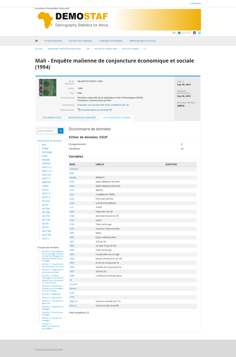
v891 (72, 233)
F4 (145, 48)
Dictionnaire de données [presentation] (117, 117)
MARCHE (46, 182)
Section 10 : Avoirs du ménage (52, 319)
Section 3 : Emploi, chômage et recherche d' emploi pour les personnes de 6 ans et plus (54, 279)
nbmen (73, 288)
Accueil (39, 48)
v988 (72, 275)
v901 (72, 241)
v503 (72, 186)
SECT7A (46, 216)
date (72, 173)
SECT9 (45, 227)
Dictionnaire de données (49, 140)
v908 (72, 267)
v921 (72, 271)
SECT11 (46, 238)
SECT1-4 (46, 197)
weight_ (73, 177)
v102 (72, 220)
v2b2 (72, 198)
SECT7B (46, 219)
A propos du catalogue (80, 40)
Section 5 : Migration (51, 294)
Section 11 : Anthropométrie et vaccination (51, 326)
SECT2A (46, 201)
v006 (72, 215)
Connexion (195, 3)
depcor (73, 305)
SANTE (45, 186)
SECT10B (46, 234)
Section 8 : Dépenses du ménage (53, 307)
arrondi (73, 284)
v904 (72, 250)
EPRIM (45, 148)
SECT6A (46, 208)
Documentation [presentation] (52, 117)
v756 (72, 296)
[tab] (51, 117)
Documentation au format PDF (96, 109)
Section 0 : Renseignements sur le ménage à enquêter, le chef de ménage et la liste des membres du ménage (55, 256)
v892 (72, 237)
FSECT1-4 (46, 171)
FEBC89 (45, 159)
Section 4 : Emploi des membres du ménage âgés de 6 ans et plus (54, 288)
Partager (186, 33)
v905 (72, 254)
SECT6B (46, 212)
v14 (71, 207)
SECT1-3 (46, 193)
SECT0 (45, 189)
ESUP (45, 156)
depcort (74, 301)
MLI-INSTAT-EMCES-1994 (106, 48)
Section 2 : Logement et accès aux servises (53, 271)
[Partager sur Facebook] (194, 33)
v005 (72, 211)
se (71, 279)
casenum (74, 168)
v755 (72, 228)
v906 (72, 258)
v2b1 (72, 194)
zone (72, 292)
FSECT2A (46, 174)
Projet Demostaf (53, 40)
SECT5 (45, 204)
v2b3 (72, 203)
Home (36, 40)
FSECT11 (46, 178)
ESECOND (47, 152)
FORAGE (46, 163)
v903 (72, 245)
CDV (88, 48)
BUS (44, 144)
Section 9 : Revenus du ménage (52, 313)
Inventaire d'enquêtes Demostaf (64, 48)
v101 (72, 190)
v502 (72, 181)
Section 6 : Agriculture (52, 297)
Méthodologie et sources (143, 40)
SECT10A (46, 231)
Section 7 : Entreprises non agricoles (54, 302)
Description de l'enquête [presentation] (82, 117)
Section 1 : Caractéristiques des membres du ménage (54, 265)
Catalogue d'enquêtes (111, 40)
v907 (72, 262)
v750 (72, 224)
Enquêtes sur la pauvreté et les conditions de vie (103, 104)
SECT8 (45, 223)
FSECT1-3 (46, 167)
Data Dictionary (130, 48)
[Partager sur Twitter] (199, 33)
